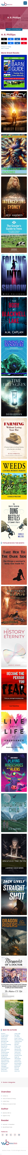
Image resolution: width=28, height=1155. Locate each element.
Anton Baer (17, 1043)
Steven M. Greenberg (6, 1044)
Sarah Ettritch (17, 1060)
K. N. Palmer (17, 1036)
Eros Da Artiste (4, 1054)
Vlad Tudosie (4, 1057)
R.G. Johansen (17, 1054)
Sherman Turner (18, 1055)
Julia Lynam (3, 1050)
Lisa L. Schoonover (5, 1049)
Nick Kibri (16, 1044)
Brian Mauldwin (18, 1063)
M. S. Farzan (4, 1043)
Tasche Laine (17, 1052)
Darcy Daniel (4, 1040)
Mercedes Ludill (4, 1041)
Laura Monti (3, 1064)
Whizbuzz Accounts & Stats (9, 1104)
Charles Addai (17, 1064)
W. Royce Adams (5, 1035)
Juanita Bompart (4, 1068)
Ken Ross (3, 1033)
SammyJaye (3, 1066)
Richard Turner (17, 1061)
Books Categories (9, 1082)
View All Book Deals (7, 1127)
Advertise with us (7, 1113)
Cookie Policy (6, 1101)
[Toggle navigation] (25, 3)
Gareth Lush (4, 1047)
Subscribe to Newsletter (8, 1124)
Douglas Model (4, 1055)
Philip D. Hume (17, 1046)
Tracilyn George (18, 1041)
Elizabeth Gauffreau (5, 1058)
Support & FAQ (6, 1115)
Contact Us (5, 1096)
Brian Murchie (4, 1046)
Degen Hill (16, 1057)
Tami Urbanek (17, 1058)
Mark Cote (16, 1068)
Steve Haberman (5, 1060)
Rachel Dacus (4, 1038)
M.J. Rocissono (4, 1071)
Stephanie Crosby (5, 1061)
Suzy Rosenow (17, 1050)
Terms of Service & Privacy (9, 1098)
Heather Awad (4, 1036)
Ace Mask (16, 1069)
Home (9, 29)
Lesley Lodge (17, 1033)
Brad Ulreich (17, 1066)
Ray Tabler (16, 1035)
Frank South (4, 1069)
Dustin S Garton (18, 1038)
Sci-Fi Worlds (17, 1047)
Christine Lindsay (5, 1052)
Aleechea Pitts (17, 1049)
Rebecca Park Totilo (18, 1040)
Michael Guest (4, 1063)
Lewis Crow (17, 1071)
